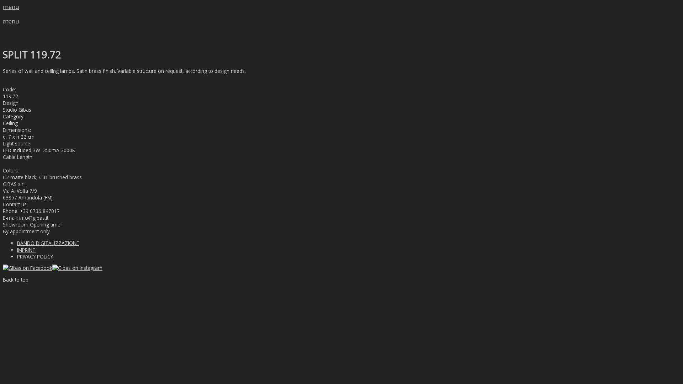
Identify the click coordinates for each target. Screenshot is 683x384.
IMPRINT (26, 249)
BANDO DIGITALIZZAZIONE (48, 243)
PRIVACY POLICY (35, 256)
